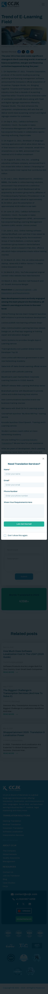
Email (7, 480)
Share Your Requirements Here (18, 502)
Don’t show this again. (17, 535)
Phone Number (10, 491)
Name (7, 469)
